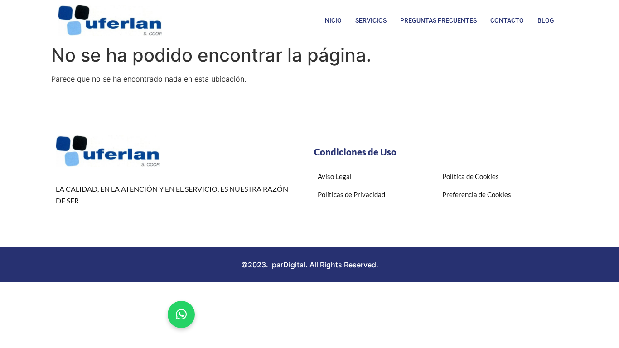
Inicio (332, 20)
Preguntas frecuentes (438, 20)
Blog (545, 20)
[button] (181, 314)
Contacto (507, 20)
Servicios (371, 20)
